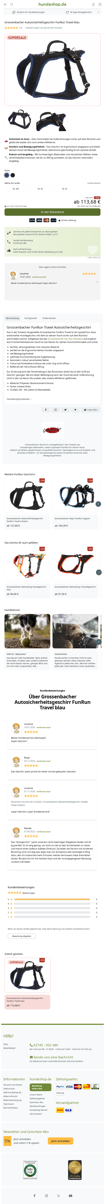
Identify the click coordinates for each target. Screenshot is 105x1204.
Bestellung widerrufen (37, 1087)
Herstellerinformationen (18, 399)
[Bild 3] (51, 119)
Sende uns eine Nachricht (53, 1057)
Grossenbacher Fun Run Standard (65, 338)
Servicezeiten (36, 1113)
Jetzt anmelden (60, 1141)
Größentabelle (93, 183)
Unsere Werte (36, 1094)
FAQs (5, 1044)
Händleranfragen (38, 1106)
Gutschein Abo (36, 1102)
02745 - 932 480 (45, 1045)
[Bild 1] (52, 70)
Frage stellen (92, 410)
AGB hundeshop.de (12, 1092)
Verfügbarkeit (30, 318)
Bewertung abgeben (21, 936)
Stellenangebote (37, 1098)
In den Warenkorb (52, 211)
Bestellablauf (9, 1048)
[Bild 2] (20, 119)
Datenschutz (9, 1088)
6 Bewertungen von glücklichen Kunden (43, 27)
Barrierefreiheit (10, 1107)
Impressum (8, 1104)
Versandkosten (94, 206)
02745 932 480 (19, 243)
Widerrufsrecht (10, 1096)
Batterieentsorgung (12, 1100)
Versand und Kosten (12, 1084)
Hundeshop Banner (39, 1110)
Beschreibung (12, 318)
